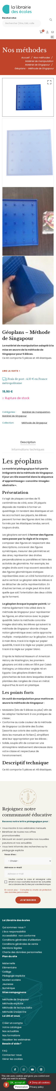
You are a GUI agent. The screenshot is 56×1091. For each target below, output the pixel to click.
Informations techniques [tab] (28, 449)
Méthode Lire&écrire (14, 1012)
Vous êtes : (10, 854)
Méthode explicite (12, 1003)
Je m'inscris (28, 900)
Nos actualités (10, 1031)
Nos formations (11, 1035)
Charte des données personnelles (22, 952)
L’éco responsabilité (14, 931)
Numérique (8, 988)
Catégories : (9, 412)
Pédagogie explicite (13, 975)
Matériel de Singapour (14, 415)
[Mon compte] (47, 32)
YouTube (32, 1069)
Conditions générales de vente (20, 944)
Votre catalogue (12, 1027)
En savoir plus (11, 890)
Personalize (21, 1087)
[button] (49, 83)
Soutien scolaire (11, 980)
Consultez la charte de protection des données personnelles (28, 891)
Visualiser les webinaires (16, 1039)
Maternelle (8, 963)
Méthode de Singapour (34, 422)
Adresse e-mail (13, 867)
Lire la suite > (11, 370)
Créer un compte (12, 1023)
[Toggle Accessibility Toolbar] (6, 1084)
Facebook (15, 1069)
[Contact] (52, 32)
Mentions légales (12, 948)
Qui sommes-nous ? (14, 927)
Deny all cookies (40, 1082)
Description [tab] (28, 442)
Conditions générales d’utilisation (21, 940)
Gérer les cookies (12, 1059)
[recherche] (51, 19)
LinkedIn (41, 1069)
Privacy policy (37, 1087)
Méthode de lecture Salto (17, 1007)
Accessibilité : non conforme (18, 935)
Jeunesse (7, 984)
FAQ (4, 1051)
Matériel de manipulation (36, 412)
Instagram (23, 1069)
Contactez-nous (12, 1055)
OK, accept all (17, 1082)
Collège (6, 971)
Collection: (8, 422)
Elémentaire (9, 967)
